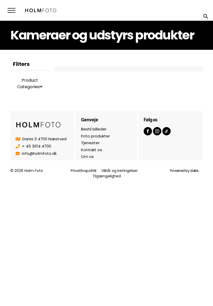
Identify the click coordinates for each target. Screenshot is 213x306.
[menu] (11, 10)
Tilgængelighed (106, 176)
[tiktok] (166, 132)
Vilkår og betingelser (119, 170)
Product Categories (28, 83)
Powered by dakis (184, 170)
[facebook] (148, 132)
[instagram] (157, 132)
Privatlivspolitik (84, 170)
